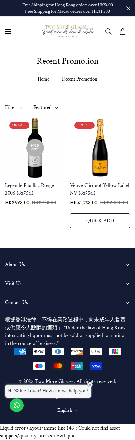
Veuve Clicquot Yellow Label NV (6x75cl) (99, 189)
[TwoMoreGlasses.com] (68, 31)
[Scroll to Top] (123, 405)
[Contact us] (17, 405)
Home (43, 79)
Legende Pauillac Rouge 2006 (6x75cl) (29, 189)
